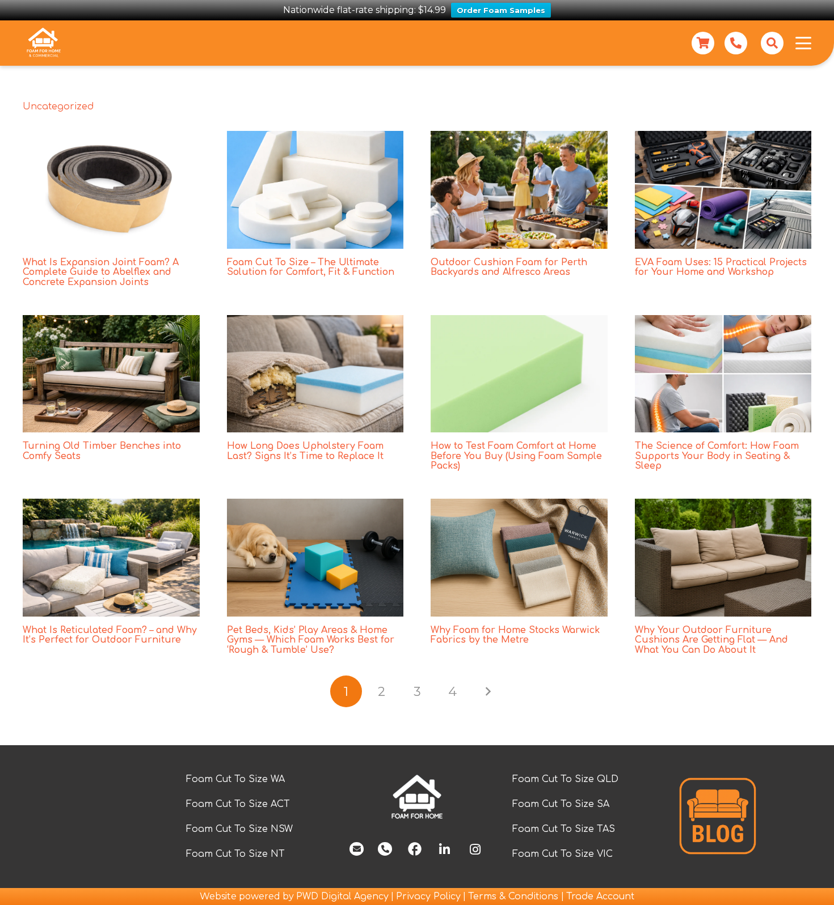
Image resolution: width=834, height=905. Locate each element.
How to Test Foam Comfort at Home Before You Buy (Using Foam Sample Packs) (516, 456)
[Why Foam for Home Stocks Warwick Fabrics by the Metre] (519, 558)
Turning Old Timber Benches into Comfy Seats (102, 451)
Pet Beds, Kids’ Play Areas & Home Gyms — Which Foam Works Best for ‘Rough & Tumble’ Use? (310, 640)
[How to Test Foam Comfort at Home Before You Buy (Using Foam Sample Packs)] (519, 374)
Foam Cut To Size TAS (563, 829)
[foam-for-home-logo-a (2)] (417, 797)
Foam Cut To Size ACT (238, 804)
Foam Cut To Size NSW (239, 829)
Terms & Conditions (514, 896)
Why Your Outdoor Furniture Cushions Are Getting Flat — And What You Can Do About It (711, 640)
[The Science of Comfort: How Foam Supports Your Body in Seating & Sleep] (723, 374)
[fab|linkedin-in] (444, 849)
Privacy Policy (428, 896)
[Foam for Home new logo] (43, 43)
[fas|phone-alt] (385, 849)
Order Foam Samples (501, 10)
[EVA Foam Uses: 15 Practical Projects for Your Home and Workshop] (723, 190)
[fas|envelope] (356, 849)
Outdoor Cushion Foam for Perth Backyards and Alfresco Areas (509, 267)
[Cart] (703, 43)
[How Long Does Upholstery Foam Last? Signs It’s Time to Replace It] (315, 374)
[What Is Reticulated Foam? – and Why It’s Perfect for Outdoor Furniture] (111, 558)
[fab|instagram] (475, 849)
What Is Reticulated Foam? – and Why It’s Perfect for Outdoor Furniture (110, 635)
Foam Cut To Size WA (235, 779)
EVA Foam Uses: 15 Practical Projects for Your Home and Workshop (721, 267)
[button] (772, 43)
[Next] (488, 691)
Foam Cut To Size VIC (562, 854)
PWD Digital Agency (342, 896)
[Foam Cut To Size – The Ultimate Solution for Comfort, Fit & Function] (315, 190)
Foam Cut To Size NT (235, 854)
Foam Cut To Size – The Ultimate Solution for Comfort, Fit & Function (310, 267)
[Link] (736, 43)
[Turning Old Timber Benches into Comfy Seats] (111, 374)
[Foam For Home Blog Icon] (717, 816)
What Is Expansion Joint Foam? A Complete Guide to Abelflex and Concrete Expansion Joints (101, 272)
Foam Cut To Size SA (560, 804)
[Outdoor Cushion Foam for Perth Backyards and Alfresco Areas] (519, 190)
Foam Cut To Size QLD (565, 779)
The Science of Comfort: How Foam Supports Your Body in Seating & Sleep (717, 456)
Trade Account (600, 896)
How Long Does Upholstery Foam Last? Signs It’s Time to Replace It (305, 451)
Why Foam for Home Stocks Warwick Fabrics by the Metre (515, 635)
